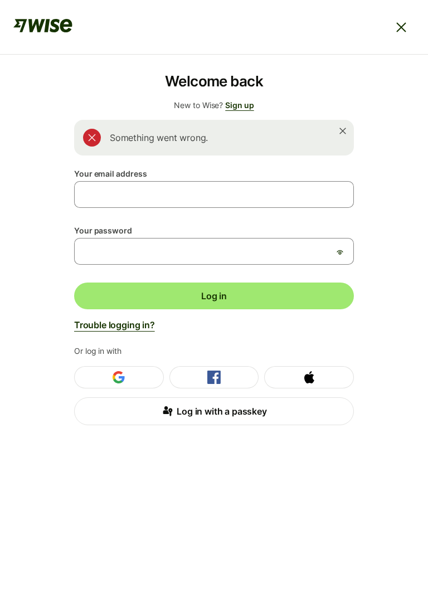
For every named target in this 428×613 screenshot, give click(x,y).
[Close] (401, 27)
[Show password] (340, 252)
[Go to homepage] (42, 27)
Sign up (239, 105)
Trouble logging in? (114, 324)
